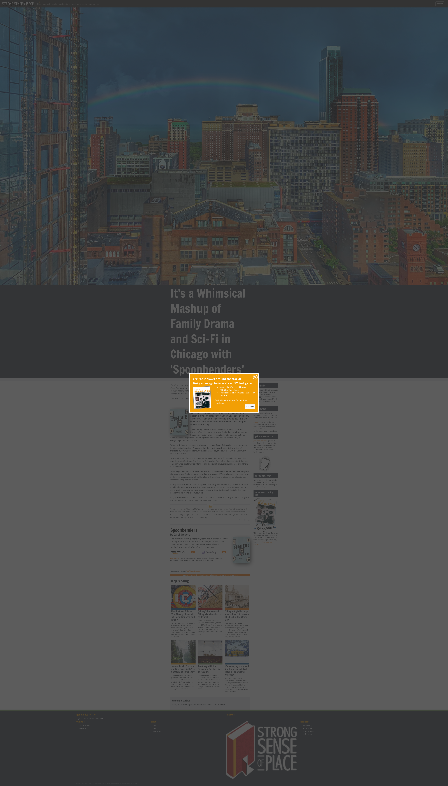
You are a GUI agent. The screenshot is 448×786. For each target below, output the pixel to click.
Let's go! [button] (250, 406)
